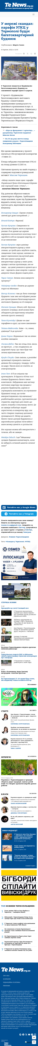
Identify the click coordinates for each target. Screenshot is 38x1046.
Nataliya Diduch (8, 437)
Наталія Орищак (8, 307)
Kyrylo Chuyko (7, 357)
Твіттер (22, 527)
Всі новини (32, 684)
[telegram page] (32, 1034)
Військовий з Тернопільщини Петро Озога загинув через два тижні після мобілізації (18, 917)
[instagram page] (35, 1034)
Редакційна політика (11, 982)
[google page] (20, 1034)
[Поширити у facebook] (24, 53)
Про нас (6, 976)
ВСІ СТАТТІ (33, 710)
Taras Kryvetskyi (8, 320)
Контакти (7, 979)
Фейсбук (28, 530)
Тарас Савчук (7, 278)
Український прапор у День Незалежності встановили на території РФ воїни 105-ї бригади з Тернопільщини (18, 943)
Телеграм (27, 532)
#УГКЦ (27, 541)
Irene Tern (5, 374)
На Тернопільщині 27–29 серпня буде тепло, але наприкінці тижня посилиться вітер (18, 679)
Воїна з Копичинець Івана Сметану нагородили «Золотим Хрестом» (14, 672)
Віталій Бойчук (7, 221)
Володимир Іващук (9, 213)
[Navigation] (33, 14)
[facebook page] (23, 1034)
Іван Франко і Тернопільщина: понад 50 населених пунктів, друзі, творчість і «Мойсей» (24, 629)
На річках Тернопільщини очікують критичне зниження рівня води (18, 648)
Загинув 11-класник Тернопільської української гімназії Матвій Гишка (23, 638)
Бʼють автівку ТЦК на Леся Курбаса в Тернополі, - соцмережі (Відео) (16, 911)
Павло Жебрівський (18, 803)
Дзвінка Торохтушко (19, 813)
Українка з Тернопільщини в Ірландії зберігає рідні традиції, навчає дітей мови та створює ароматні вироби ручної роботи (18, 782)
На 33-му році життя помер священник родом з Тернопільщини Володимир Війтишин (18, 141)
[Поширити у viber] (31, 53)
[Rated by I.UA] (30, 1042)
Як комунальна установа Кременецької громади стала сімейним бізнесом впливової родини (19, 930)
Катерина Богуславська (20, 724)
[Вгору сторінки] (34, 1037)
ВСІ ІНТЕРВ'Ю (32, 756)
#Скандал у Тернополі (15, 541)
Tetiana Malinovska (9, 328)
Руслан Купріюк (8, 226)
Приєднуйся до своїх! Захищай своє (15, 608)
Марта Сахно (18, 45)
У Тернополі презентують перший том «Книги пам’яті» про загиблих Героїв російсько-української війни (25, 613)
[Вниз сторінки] (34, 1042)
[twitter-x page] (26, 1034)
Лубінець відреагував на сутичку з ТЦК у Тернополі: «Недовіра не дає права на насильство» (23, 622)
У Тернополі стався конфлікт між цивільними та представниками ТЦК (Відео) (19, 924)
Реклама (6, 985)
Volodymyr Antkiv (8, 286)
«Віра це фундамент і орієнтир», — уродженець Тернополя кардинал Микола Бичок (19, 133)
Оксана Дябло (7, 344)
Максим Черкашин (18, 175)
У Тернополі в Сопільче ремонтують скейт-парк (22, 661)
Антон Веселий (17, 824)
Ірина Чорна (6, 336)
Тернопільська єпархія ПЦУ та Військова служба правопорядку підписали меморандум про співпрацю (19, 656)
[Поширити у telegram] (35, 53)
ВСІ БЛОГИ (33, 793)
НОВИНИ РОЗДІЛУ (31, 866)
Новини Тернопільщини (19, 537)
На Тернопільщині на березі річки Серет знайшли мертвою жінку (17, 936)
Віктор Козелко (8, 294)
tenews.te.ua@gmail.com (11, 525)
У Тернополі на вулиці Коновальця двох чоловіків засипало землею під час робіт (18, 949)
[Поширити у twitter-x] (27, 53)
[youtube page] (29, 1034)
